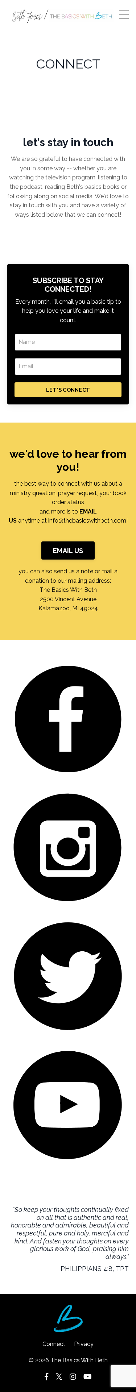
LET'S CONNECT (68, 390)
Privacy (84, 1344)
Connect (53, 1344)
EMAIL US (68, 550)
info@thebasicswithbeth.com (87, 520)
